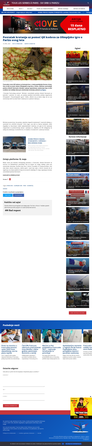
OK (63, 443)
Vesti (20, 8)
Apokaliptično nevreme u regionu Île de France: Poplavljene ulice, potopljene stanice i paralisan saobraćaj (72, 349)
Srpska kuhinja (63, 8)
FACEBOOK (18, 195)
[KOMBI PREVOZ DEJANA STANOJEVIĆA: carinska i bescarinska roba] (14, 144)
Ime (4, 389)
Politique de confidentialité (9, 433)
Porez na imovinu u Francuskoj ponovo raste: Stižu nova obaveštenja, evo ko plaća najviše (9, 349)
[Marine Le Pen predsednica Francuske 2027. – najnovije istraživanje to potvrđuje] (51, 335)
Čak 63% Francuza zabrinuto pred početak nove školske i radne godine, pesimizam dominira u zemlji (31, 349)
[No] (90, 444)
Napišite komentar (30, 43)
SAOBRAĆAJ (30, 185)
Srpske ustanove (79, 8)
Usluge (29, 8)
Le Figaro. (43, 90)
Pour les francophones (45, 8)
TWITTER (8, 195)
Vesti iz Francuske (17, 43)
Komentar (6, 375)
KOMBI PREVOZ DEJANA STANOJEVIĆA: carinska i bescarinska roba (36, 12)
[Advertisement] (27, 111)
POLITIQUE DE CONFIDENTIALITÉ (73, 443)
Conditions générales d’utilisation (26, 433)
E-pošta (5, 396)
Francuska (10, 185)
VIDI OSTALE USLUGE (77, 312)
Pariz (24, 185)
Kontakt (39, 433)
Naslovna (10, 8)
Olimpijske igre (18, 185)
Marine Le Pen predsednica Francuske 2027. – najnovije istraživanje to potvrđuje (51, 349)
